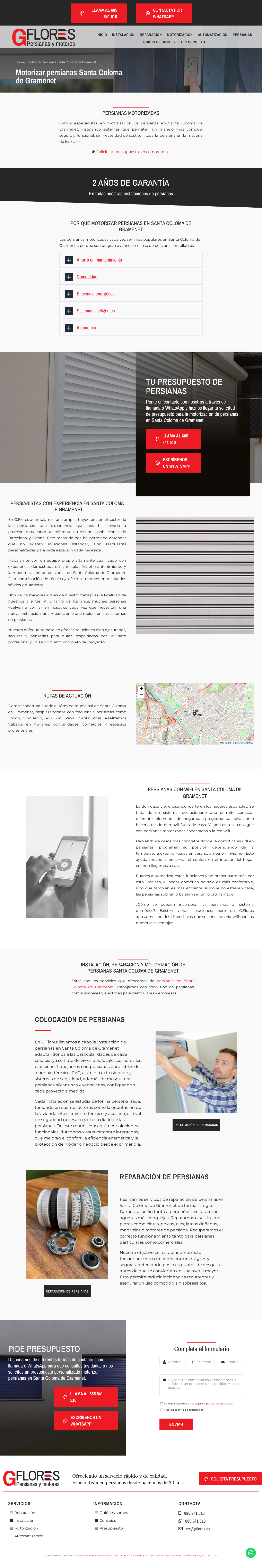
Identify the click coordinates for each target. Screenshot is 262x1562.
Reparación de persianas (164, 1177)
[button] (131, 260)
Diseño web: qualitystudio (200, 1555)
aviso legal (194, 1403)
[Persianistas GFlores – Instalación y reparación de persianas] (196, 1033)
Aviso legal (114, 1555)
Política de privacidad (139, 1555)
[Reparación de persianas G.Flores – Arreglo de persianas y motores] (67, 1172)
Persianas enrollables (90, 1555)
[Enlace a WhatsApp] (251, 1553)
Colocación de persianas (80, 1019)
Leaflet (227, 743)
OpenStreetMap (244, 743)
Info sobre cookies (168, 1555)
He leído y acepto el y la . (198, 1403)
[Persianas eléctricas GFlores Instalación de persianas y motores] (43, 30)
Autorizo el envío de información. (184, 1409)
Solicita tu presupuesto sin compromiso (132, 152)
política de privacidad (219, 1403)
